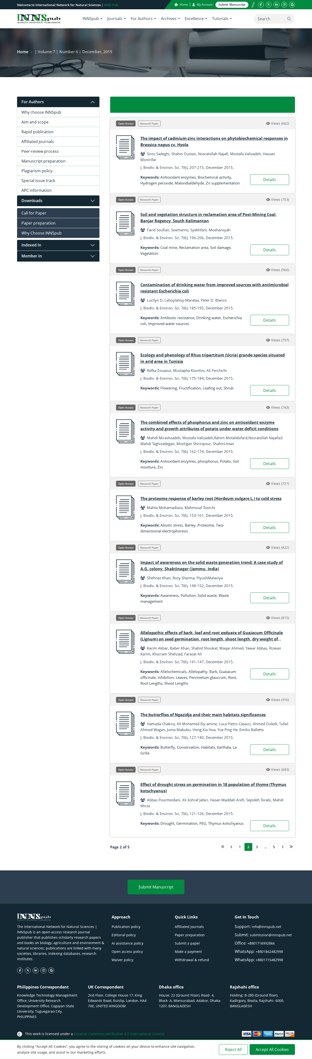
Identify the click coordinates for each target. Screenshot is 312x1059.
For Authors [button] (142, 18)
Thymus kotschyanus (226, 823)
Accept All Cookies (272, 1049)
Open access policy (127, 951)
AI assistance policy (127, 943)
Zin (160, 467)
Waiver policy (122, 959)
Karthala (224, 747)
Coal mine (168, 247)
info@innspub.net (266, 926)
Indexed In (31, 245)
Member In (31, 256)
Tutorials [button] (220, 18)
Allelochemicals (173, 671)
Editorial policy (124, 935)
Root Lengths (151, 683)
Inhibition (166, 677)
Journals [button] (114, 18)
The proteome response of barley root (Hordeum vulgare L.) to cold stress (211, 498)
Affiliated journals (37, 141)
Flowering (168, 388)
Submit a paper (187, 943)
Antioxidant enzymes (178, 177)
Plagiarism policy (36, 170)
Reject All (233, 1049)
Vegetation (149, 253)
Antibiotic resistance (177, 317)
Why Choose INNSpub (41, 233)
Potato (225, 461)
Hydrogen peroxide (156, 183)
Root (232, 677)
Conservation (188, 747)
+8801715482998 (269, 959)
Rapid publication (37, 131)
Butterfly (167, 747)
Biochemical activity (214, 177)
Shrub (229, 388)
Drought (167, 823)
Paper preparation (38, 223)
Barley (190, 525)
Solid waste (207, 595)
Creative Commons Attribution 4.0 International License (119, 1033)
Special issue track (38, 180)
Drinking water (208, 317)
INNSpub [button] (91, 18)
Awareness (169, 595)
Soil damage (220, 247)
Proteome (205, 525)
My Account (204, 4)
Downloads (31, 200)
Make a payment (188, 951)
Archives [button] (168, 18)
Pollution (188, 595)
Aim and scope (35, 122)
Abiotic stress (171, 525)
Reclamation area (193, 247)
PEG (202, 823)
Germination (186, 823)
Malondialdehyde (189, 183)
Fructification (190, 388)
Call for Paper (33, 213)
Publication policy (126, 926)
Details (269, 179)
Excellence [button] (194, 18)
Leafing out (212, 388)
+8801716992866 (261, 943)
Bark (213, 671)
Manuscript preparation (43, 161)
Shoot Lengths (176, 683)
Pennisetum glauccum (207, 677)
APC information (36, 190)
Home (183, 4)
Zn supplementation (223, 183)
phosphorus (208, 461)
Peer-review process (40, 151)
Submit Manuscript (156, 887)
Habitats (208, 747)
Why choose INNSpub (41, 112)
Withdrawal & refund (192, 959)
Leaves (181, 677)
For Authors (32, 101)
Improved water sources (168, 323)
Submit (231, 4)
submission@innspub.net (271, 935)
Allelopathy (197, 671)
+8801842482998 (269, 951)
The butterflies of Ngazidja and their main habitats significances (203, 714)
